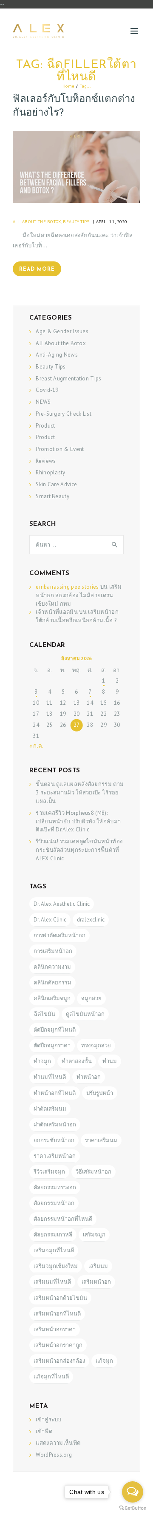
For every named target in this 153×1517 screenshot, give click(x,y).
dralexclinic (91, 919)
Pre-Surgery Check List (63, 413)
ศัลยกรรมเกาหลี (53, 1234)
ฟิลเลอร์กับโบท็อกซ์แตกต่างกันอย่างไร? (74, 106)
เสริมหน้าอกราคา (55, 1329)
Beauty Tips (76, 221)
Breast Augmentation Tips (68, 378)
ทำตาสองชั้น (77, 1061)
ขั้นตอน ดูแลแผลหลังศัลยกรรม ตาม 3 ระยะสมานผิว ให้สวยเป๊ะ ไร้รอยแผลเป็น (80, 792)
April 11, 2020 (112, 221)
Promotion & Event (60, 449)
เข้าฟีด (44, 1431)
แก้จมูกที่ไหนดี (51, 1376)
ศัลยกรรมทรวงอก (55, 1187)
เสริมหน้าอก (96, 1281)
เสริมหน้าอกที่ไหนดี (57, 1313)
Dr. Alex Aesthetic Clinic (62, 903)
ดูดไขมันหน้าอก (85, 1014)
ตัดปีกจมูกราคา (52, 1045)
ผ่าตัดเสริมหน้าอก (55, 1124)
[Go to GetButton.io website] (132, 1508)
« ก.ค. (36, 745)
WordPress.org (54, 1454)
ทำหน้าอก (88, 1076)
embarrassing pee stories (67, 586)
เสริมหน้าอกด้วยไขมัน (60, 1298)
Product (45, 425)
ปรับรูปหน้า (99, 1093)
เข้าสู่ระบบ (48, 1419)
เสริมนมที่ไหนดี (52, 1281)
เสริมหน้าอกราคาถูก (58, 1345)
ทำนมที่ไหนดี (50, 1076)
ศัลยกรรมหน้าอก (54, 1203)
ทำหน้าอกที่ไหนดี (55, 1093)
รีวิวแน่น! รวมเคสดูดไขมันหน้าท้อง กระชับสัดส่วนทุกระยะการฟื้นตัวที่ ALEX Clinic (79, 850)
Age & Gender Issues (62, 331)
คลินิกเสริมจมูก (52, 998)
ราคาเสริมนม (101, 1140)
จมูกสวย (91, 998)
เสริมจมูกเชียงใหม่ (56, 1266)
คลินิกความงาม (52, 966)
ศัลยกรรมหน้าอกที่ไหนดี (63, 1218)
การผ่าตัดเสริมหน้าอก (59, 935)
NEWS (43, 401)
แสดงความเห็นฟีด (58, 1442)
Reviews (46, 461)
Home (68, 86)
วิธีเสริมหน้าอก (93, 1171)
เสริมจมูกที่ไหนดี (54, 1250)
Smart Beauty (52, 496)
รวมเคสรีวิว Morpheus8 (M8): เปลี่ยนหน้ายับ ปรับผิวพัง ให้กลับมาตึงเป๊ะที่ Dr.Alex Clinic (78, 821)
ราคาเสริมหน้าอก (55, 1156)
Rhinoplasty (50, 472)
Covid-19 (47, 390)
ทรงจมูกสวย (96, 1045)
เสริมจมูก (94, 1234)
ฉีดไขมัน (44, 1014)
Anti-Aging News (57, 354)
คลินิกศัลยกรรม (52, 982)
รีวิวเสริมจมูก (49, 1171)
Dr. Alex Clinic (50, 919)
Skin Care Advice (56, 484)
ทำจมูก (42, 1061)
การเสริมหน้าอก (53, 951)
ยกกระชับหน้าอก (54, 1140)
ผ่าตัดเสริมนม (50, 1108)
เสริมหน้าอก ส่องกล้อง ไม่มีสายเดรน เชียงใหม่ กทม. (79, 595)
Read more (37, 269)
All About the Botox (37, 221)
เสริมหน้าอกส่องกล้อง (59, 1360)
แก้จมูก (104, 1360)
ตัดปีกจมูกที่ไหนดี (55, 1029)
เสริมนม (98, 1266)
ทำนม (109, 1061)
